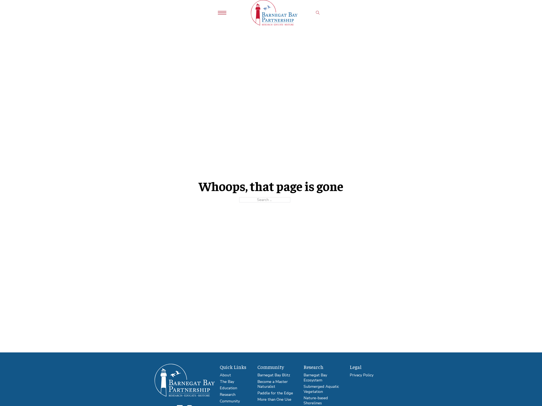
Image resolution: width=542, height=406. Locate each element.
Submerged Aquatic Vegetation (321, 389)
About (225, 375)
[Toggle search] (317, 12)
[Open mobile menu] (222, 12)
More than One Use (274, 399)
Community (230, 401)
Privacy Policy (361, 375)
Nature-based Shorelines (316, 401)
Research (227, 394)
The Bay (227, 381)
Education (228, 388)
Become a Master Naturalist (272, 384)
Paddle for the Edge (275, 393)
